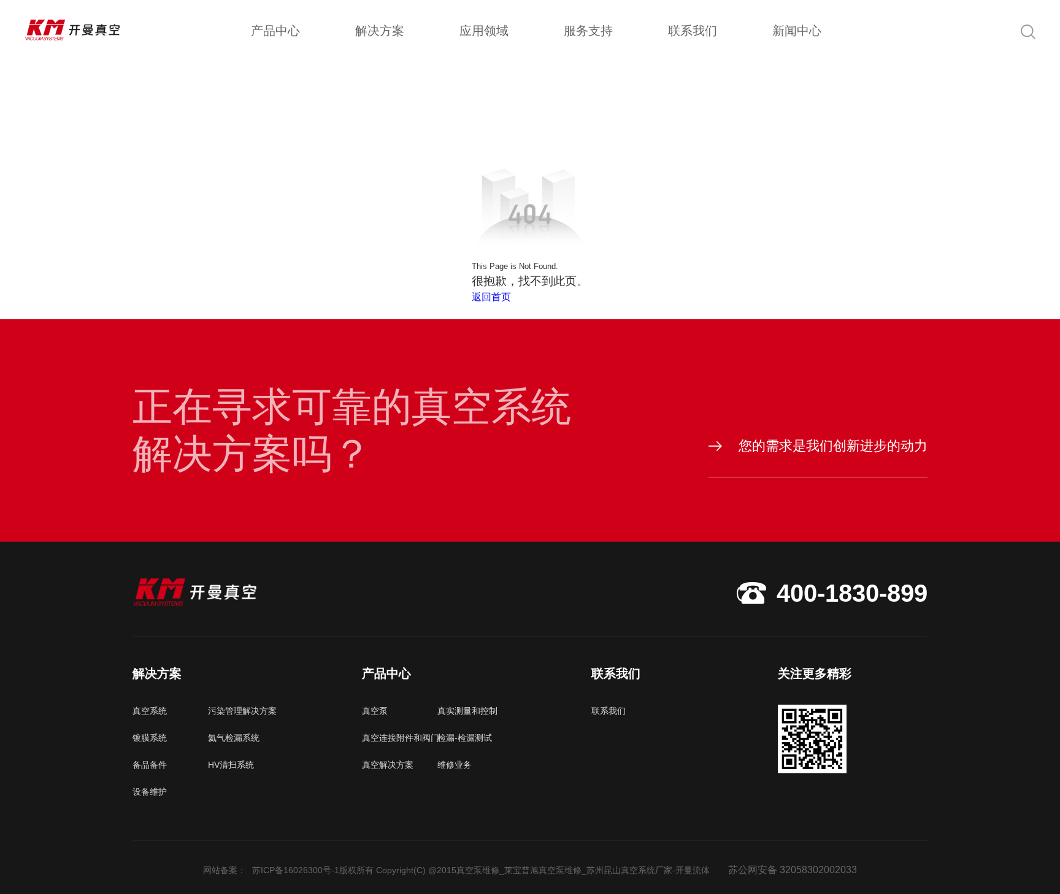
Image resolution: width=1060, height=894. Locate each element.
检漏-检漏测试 (464, 738)
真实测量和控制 (467, 711)
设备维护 (149, 792)
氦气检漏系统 (233, 738)
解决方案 (379, 30)
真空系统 (149, 711)
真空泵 (375, 711)
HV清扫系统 (231, 765)
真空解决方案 (387, 765)
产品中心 (275, 30)
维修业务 (454, 765)
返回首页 (491, 297)
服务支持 (588, 30)
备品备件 (149, 765)
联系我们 (692, 30)
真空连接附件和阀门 (399, 738)
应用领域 (484, 30)
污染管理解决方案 (242, 711)
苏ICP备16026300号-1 (295, 870)
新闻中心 (796, 30)
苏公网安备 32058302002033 (792, 870)
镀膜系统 (149, 738)
